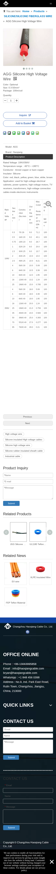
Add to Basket (23, 123)
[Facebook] (28, 632)
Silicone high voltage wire (17, 445)
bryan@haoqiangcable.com (20, 672)
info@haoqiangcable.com (28, 668)
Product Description (15, 156)
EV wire (15, 581)
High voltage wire (13, 434)
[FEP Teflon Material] (16, 594)
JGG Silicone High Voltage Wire (18, 544)
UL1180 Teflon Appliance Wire (38, 544)
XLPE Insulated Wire (40, 577)
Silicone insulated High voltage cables (23, 439)
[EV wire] (16, 571)
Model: (8, 147)
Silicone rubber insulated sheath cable (24, 451)
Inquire (23, 115)
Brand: (8, 152)
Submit (11, 503)
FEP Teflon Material (15, 602)
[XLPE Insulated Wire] (40, 569)
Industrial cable (12, 456)
